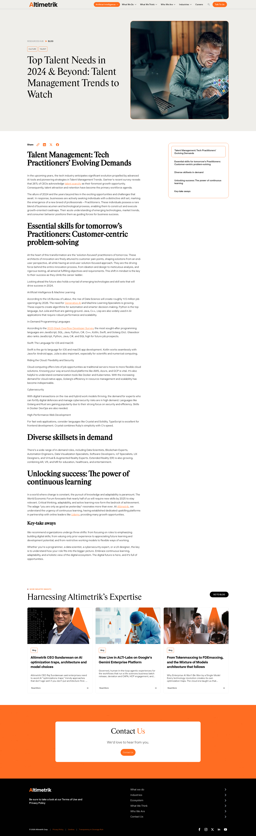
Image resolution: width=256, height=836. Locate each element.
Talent (43, 49)
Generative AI (73, 302)
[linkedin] (218, 829)
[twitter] (212, 829)
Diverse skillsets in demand (188, 172)
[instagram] (205, 829)
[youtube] (225, 829)
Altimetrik (123, 506)
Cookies (71, 829)
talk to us (220, 4)
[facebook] (199, 829)
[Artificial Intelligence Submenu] (117, 4)
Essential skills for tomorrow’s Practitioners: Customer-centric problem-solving (197, 163)
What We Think (147, 4)
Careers (199, 4)
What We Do (128, 4)
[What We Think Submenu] (156, 4)
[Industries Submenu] (190, 4)
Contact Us (128, 752)
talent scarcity (73, 183)
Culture (32, 49)
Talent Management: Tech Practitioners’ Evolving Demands (195, 152)
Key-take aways (182, 191)
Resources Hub (35, 41)
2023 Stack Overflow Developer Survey (70, 328)
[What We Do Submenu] (135, 4)
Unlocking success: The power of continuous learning (197, 182)
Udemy (75, 514)
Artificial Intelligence (106, 4)
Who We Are (167, 4)
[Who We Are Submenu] (174, 4)
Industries (184, 4)
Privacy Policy (58, 829)
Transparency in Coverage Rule (91, 829)
